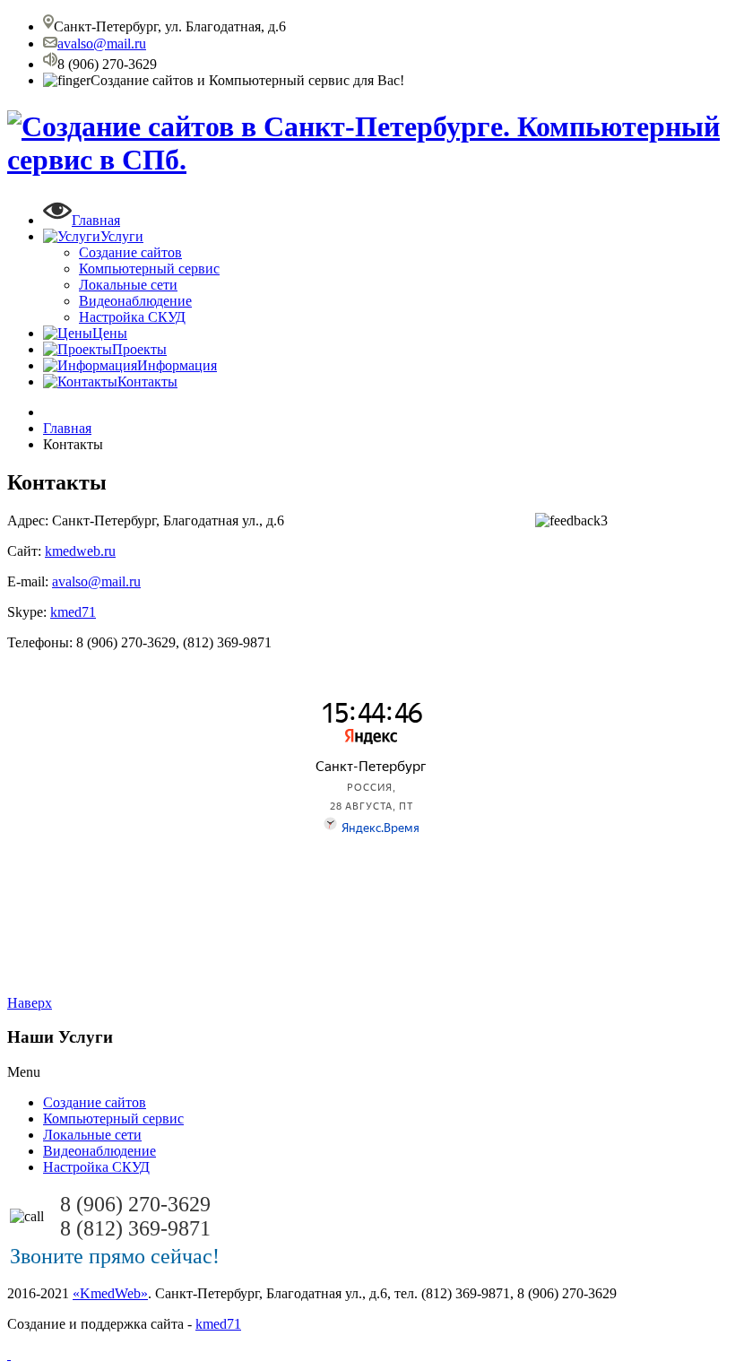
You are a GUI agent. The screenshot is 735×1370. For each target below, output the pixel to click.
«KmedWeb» (110, 1293)
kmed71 (73, 612)
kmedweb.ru (80, 551)
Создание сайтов (130, 252)
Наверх (29, 1002)
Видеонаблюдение (135, 300)
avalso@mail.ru (101, 43)
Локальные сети (128, 284)
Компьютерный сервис (149, 268)
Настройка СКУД (132, 317)
